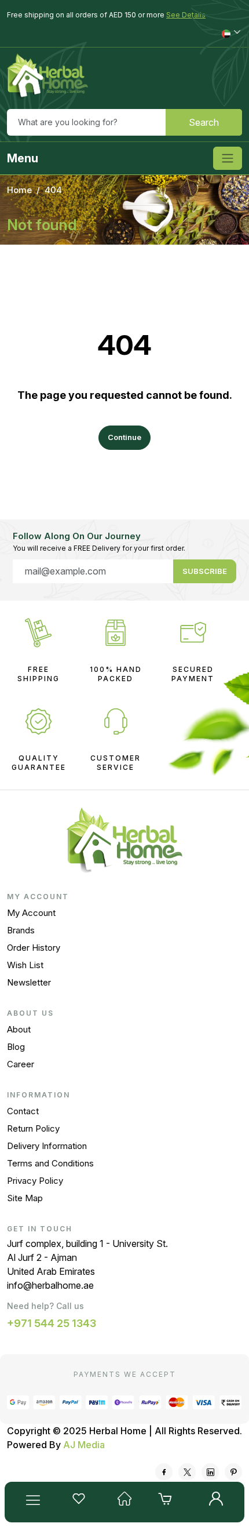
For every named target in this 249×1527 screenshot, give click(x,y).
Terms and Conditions (50, 1163)
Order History (33, 947)
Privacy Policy (35, 1180)
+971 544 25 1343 (51, 1323)
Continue (124, 437)
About (19, 1029)
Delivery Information (47, 1145)
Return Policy (33, 1128)
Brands (21, 930)
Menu (22, 158)
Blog (16, 1046)
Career (20, 1064)
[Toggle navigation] (227, 158)
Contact (23, 1111)
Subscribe (204, 571)
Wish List (25, 964)
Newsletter (29, 982)
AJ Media (84, 1444)
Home (19, 189)
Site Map (25, 1198)
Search (204, 122)
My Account (31, 912)
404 (53, 189)
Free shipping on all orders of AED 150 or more (106, 14)
